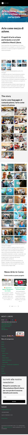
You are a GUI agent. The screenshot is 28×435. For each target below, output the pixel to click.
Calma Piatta (5, 362)
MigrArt (4, 355)
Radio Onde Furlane (5, 326)
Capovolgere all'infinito (6, 323)
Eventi (2, 344)
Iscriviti (14, 401)
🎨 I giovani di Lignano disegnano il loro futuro (7, 289)
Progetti (3, 351)
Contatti (3, 366)
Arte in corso (5, 353)
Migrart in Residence (6, 360)
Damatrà (3, 328)
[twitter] (9, 319)
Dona (2, 368)
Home (2, 342)
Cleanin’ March (5, 357)
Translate (3, 373)
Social (2, 371)
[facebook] (12, 319)
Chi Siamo (3, 348)
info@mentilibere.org (6, 409)
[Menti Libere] (5, 4)
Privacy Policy (4, 418)
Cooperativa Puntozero (6, 325)
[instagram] (6, 319)
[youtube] (15, 319)
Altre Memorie (4, 329)
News (2, 346)
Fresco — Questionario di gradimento (10, 364)
